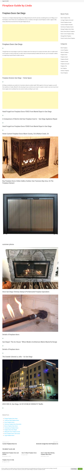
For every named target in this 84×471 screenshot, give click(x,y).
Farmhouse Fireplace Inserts (67, 27)
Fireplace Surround (65, 63)
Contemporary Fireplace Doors (11, 428)
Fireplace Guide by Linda (17, 5)
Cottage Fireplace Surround (67, 20)
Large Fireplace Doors (9, 435)
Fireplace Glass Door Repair (10, 429)
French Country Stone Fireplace (68, 38)
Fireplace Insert (64, 57)
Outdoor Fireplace (65, 70)
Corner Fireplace (64, 50)
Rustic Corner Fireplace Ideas (67, 33)
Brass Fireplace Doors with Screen (12, 433)
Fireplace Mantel (64, 59)
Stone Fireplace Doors (9, 422)
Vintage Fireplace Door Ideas (11, 418)
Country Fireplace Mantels (67, 24)
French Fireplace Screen (66, 22)
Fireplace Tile (64, 66)
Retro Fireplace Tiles (65, 17)
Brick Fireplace (64, 47)
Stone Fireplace (64, 73)
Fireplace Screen (64, 61)
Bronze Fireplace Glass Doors (11, 426)
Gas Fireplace (64, 68)
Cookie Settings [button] (73, 468)
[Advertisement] (30, 32)
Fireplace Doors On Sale (8, 460)
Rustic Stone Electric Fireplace (68, 31)
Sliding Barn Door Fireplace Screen (12, 431)
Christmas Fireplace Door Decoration (12, 424)
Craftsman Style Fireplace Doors (11, 420)
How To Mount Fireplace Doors (29, 453)
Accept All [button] (80, 468)
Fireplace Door (64, 54)
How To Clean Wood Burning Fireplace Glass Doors (47, 453)
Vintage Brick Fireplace (66, 36)
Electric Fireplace (64, 52)
